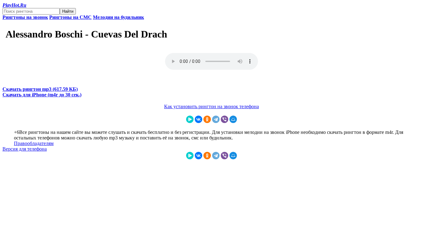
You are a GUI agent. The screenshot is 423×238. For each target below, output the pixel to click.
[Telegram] (216, 119)
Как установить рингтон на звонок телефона (211, 106)
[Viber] (224, 119)
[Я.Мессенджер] (190, 119)
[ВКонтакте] (198, 119)
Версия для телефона (24, 149)
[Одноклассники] (207, 119)
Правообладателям (34, 143)
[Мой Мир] (233, 119)
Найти (67, 11)
